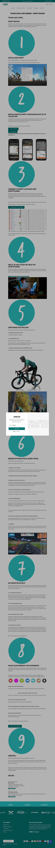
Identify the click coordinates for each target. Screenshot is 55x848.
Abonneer (17, 428)
